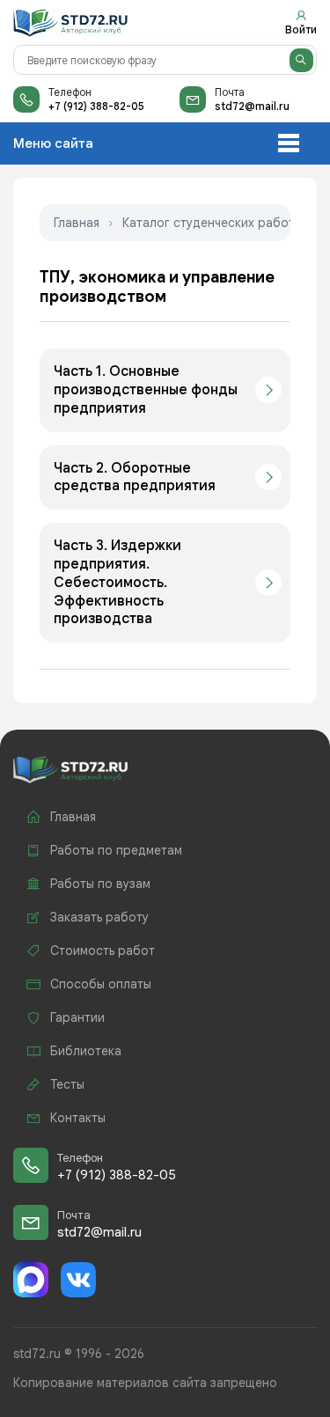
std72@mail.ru (252, 106)
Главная (76, 223)
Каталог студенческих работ (208, 223)
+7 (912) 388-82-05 (96, 106)
